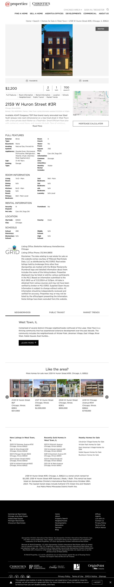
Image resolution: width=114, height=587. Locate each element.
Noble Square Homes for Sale (90, 452)
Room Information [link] (26, 95)
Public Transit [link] (38, 97)
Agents (98, 516)
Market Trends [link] (52, 97)
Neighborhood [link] (25, 97)
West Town (32, 111)
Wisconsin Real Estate (16, 523)
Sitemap (102, 576)
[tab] (22, 312)
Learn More (27, 343)
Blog (57, 530)
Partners (58, 527)
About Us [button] (104, 13)
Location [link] (56, 95)
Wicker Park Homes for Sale (89, 444)
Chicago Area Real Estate (18, 516)
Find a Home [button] (21, 13)
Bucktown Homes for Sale (89, 455)
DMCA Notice (100, 527)
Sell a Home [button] (36, 13)
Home (57, 514)
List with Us (99, 518)
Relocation (59, 525)
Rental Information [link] (43, 95)
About (57, 516)
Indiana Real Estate (15, 518)
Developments (73, 13)
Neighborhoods (61, 521)
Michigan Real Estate (16, 521)
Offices (98, 514)
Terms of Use (100, 525)
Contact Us (99, 521)
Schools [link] (66, 95)
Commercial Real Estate (17, 514)
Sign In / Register (94, 10)
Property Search (61, 518)
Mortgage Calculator (91, 124)
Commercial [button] (90, 13)
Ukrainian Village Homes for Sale (91, 442)
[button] (91, 103)
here (53, 584)
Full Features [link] (11, 95)
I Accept (97, 582)
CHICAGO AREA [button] (72, 10)
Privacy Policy (100, 523)
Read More (37, 126)
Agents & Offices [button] (54, 13)
